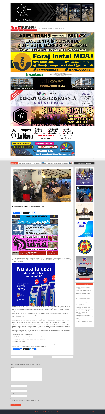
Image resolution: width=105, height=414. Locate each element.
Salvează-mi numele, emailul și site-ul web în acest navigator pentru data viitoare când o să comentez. (25, 401)
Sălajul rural (35, 159)
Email (12, 388)
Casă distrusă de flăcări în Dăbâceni (83, 307)
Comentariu (13, 367)
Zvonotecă (64, 159)
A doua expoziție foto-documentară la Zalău (62, 357)
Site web (12, 393)
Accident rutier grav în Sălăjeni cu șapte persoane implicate (56, 163)
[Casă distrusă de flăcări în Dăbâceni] (71, 163)
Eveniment (13, 159)
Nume (12, 383)
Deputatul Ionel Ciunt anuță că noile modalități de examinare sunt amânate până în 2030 (84, 317)
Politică (28, 159)
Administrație (21, 159)
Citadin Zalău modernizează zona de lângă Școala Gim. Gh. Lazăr (84, 322)
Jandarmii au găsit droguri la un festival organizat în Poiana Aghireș (83, 311)
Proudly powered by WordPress (41, 411)
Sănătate (42, 159)
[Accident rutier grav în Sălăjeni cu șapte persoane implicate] (42, 163)
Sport (52, 159)
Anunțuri (58, 159)
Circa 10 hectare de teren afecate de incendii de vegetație (28, 163)
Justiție (48, 159)
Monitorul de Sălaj (15, 208)
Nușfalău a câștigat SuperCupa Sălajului (83, 287)
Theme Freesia (60, 411)
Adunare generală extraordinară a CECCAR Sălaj (23, 357)
